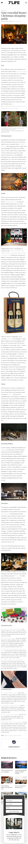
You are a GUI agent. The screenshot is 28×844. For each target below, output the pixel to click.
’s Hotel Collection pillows (12, 722)
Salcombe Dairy (5, 514)
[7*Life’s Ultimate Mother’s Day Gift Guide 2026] (7, 780)
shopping (19, 735)
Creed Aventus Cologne (8, 638)
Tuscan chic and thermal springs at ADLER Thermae (20, 772)
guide (10, 735)
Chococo (17, 576)
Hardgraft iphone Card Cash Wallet (11, 629)
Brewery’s (11, 201)
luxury (14, 735)
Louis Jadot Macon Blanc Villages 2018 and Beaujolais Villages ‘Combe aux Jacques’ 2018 (13, 253)
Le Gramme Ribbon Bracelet (10, 693)
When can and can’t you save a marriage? (6, 771)
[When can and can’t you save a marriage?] (7, 764)
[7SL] (14, 2)
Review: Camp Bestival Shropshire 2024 (20, 786)
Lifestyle (3, 10)
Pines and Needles (21, 71)
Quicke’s (10, 394)
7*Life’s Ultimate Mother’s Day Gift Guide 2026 (6, 787)
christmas (6, 735)
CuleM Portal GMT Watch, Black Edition (13, 660)
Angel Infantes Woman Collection (11, 705)
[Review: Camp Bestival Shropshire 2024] (21, 780)
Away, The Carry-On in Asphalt (10, 714)
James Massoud (16, 21)
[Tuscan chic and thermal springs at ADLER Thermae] (21, 764)
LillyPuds (3, 450)
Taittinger (9, 339)
